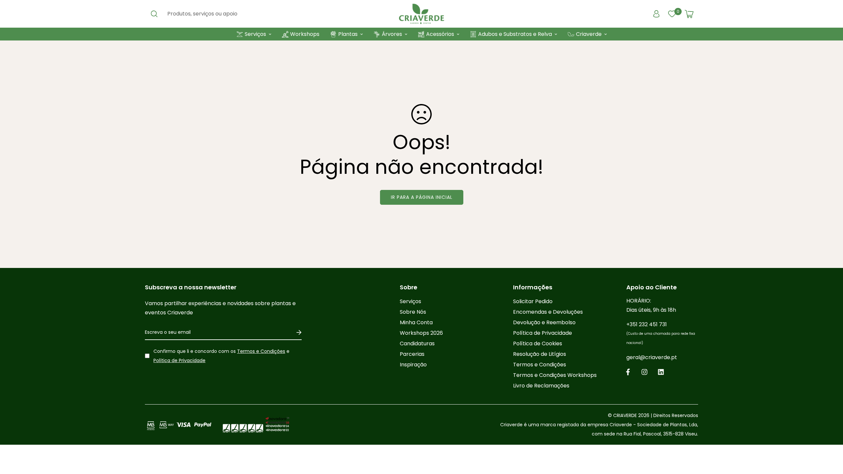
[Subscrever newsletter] (296, 332)
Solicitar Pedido (533, 301)
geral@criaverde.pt (651, 357)
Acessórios (440, 34)
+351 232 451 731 (660, 333)
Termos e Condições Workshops (555, 375)
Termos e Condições (261, 351)
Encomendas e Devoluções (548, 312)
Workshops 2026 (421, 333)
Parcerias (412, 354)
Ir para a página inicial (421, 197)
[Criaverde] (421, 14)
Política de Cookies (537, 343)
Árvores (392, 34)
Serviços (255, 34)
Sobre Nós (413, 312)
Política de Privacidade (179, 360)
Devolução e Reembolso (544, 322)
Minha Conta (416, 322)
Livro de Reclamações (541, 385)
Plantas (348, 34)
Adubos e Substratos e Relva (515, 34)
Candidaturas (417, 343)
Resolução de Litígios (539, 354)
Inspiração (413, 364)
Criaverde (589, 34)
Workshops (304, 34)
